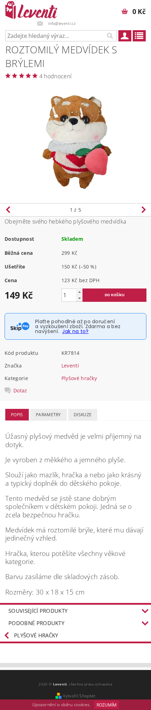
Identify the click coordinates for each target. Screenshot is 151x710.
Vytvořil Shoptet (79, 696)
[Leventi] (31, 9)
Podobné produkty (36, 622)
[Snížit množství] (79, 298)
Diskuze (83, 415)
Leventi (70, 365)
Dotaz (20, 390)
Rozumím (107, 705)
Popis (17, 415)
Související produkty (37, 610)
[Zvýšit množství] (79, 291)
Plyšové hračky (79, 378)
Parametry (48, 415)
